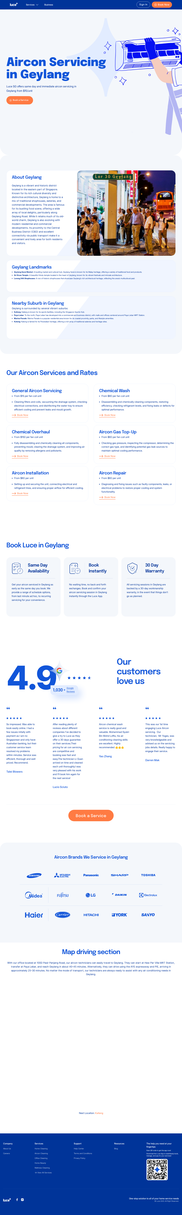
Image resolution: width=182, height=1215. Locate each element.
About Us (7, 1148)
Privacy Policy (79, 1158)
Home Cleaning (41, 1148)
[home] (14, 5)
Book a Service (91, 816)
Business (48, 4)
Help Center (79, 1148)
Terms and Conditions (83, 1153)
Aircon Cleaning (41, 1153)
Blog (116, 1148)
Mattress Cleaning (42, 1168)
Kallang (99, 1113)
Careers (6, 1153)
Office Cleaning (41, 1158)
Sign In (143, 4)
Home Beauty (40, 1163)
